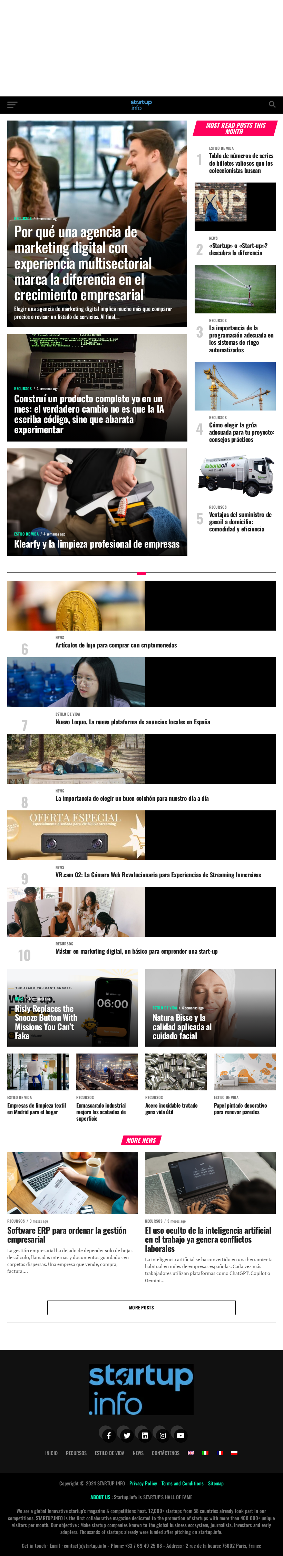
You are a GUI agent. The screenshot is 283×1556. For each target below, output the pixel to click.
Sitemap (216, 1483)
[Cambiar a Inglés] (191, 1453)
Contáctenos (165, 1452)
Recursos (76, 1452)
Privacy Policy (143, 1483)
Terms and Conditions (183, 1483)
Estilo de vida (110, 1452)
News (138, 1452)
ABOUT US (100, 1497)
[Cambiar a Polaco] (234, 1453)
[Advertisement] (141, 48)
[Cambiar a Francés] (220, 1453)
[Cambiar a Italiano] (205, 1453)
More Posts (141, 1307)
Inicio (51, 1452)
